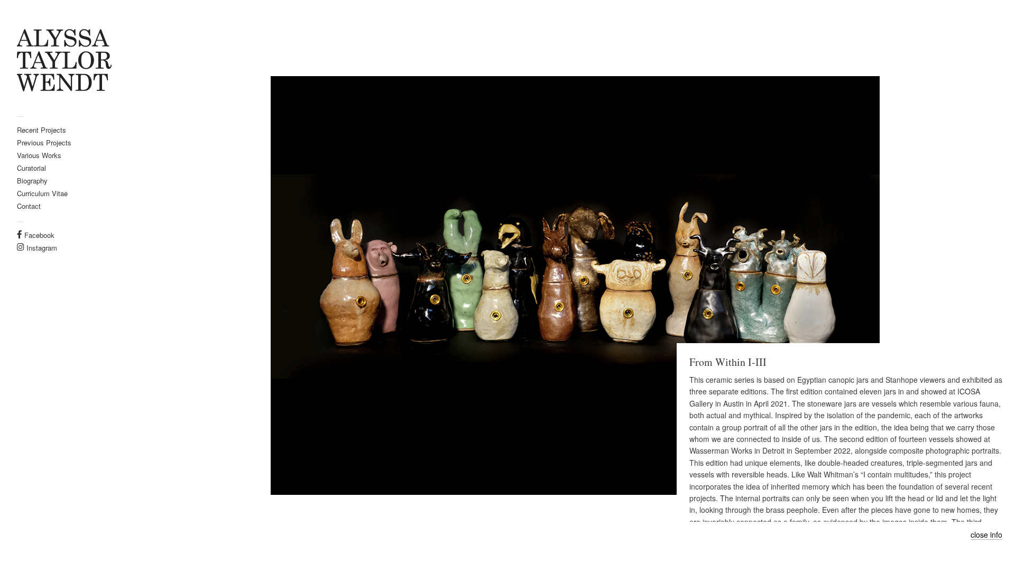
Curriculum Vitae (42, 193)
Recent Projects (41, 130)
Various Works (39, 155)
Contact (29, 206)
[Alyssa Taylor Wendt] (67, 61)
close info (986, 535)
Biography (32, 181)
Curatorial (31, 168)
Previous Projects (44, 142)
